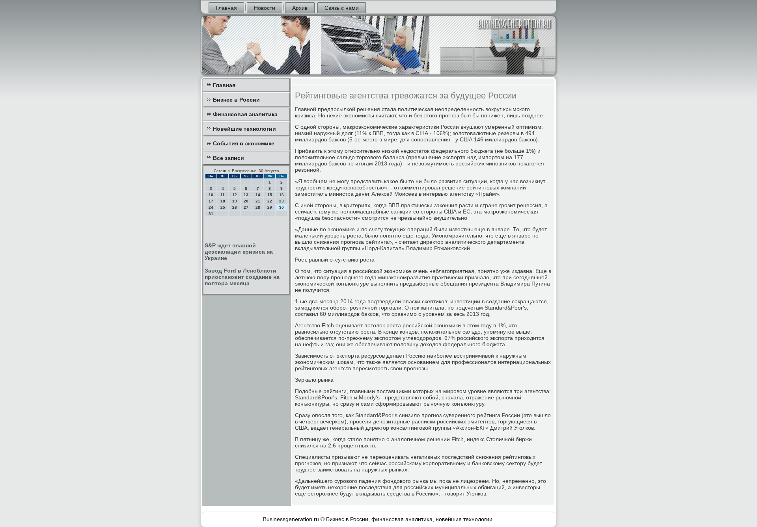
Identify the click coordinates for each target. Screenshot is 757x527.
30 (281, 207)
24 (211, 207)
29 (269, 207)
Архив (300, 8)
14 (257, 195)
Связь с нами (341, 8)
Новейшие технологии (244, 129)
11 (222, 195)
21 (257, 201)
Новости (264, 8)
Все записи (228, 158)
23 (281, 201)
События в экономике (243, 143)
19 (234, 201)
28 (257, 207)
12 (234, 195)
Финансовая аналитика (245, 114)
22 (269, 201)
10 (211, 195)
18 (222, 201)
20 (246, 201)
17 (211, 201)
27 (246, 207)
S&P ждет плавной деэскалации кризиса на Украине (239, 251)
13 (246, 195)
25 (222, 207)
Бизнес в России (236, 99)
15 (269, 195)
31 (211, 214)
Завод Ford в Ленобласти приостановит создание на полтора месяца (242, 276)
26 (234, 207)
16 (281, 195)
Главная (226, 8)
